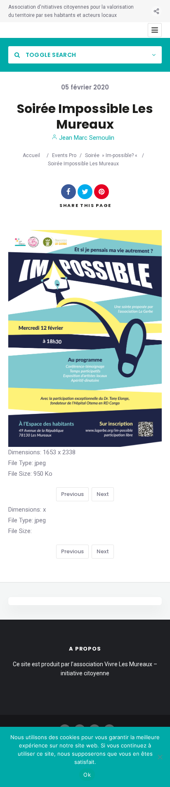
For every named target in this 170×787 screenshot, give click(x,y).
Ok (87, 774)
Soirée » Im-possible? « (112, 155)
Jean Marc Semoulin (85, 137)
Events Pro (64, 155)
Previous (72, 494)
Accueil (31, 155)
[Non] (160, 757)
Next (103, 494)
